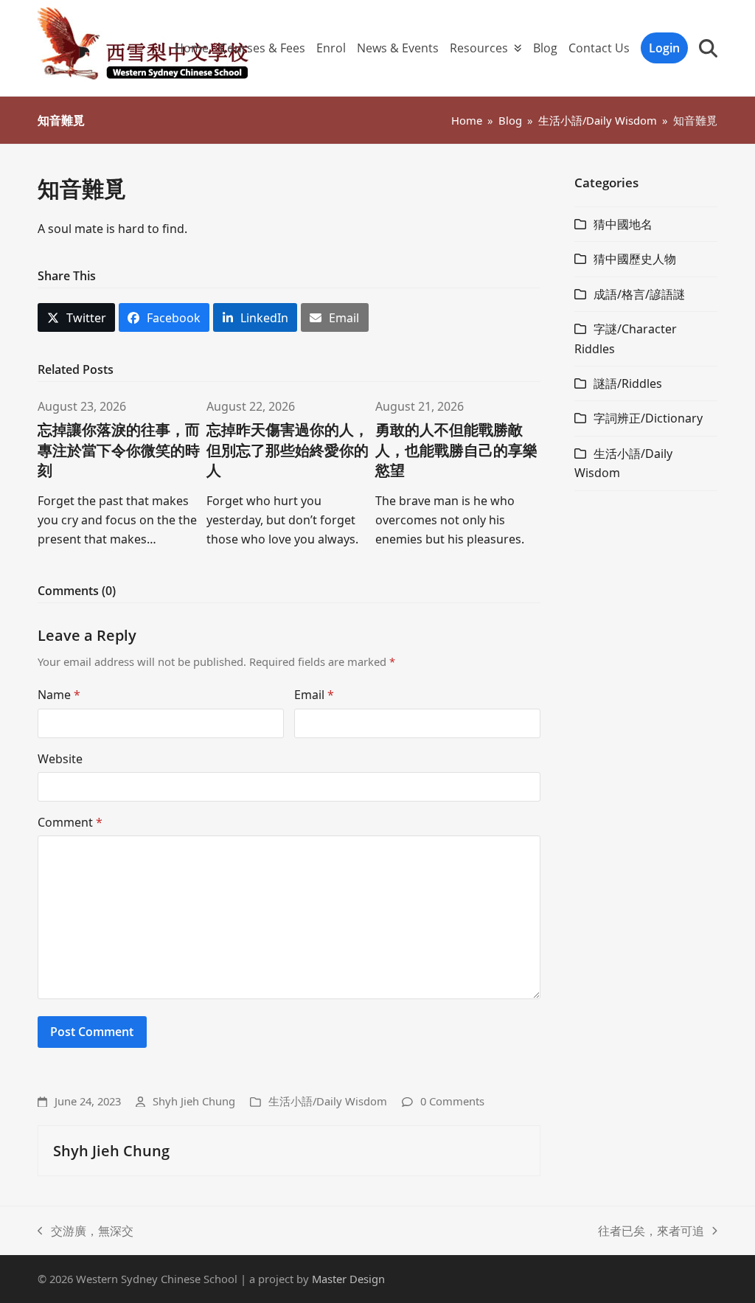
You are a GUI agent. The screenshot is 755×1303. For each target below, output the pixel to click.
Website (60, 759)
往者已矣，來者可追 (651, 1231)
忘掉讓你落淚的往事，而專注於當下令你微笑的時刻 (119, 449)
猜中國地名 (623, 224)
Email (314, 695)
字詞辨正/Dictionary (648, 418)
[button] (708, 47)
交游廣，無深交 (85, 1231)
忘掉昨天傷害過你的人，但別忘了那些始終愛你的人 (287, 449)
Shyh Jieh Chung (194, 1101)
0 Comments (452, 1101)
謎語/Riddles (628, 383)
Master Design (348, 1278)
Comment (70, 822)
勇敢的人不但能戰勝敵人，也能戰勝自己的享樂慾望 (456, 449)
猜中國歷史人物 (635, 259)
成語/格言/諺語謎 (639, 294)
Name (59, 695)
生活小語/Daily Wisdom (327, 1101)
